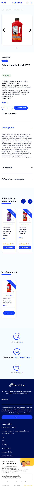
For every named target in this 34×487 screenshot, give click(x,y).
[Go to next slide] (30, 201)
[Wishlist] (27, 2)
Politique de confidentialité (22, 413)
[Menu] (2, 2)
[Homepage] (17, 2)
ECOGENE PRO (6, 57)
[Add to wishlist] (12, 219)
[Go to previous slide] (23, 201)
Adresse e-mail (5, 399)
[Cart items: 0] (31, 3)
